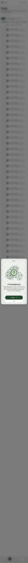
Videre (12, 297)
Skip (14, 301)
